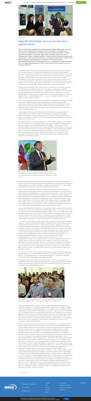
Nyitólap (26, 2)
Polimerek (49, 2)
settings (57, 399)
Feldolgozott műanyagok (64, 385)
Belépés (39, 2)
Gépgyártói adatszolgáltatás (65, 387)
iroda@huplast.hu (26, 391)
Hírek (43, 2)
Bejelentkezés (83, 383)
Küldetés (33, 2)
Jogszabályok (62, 389)
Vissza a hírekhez (24, 372)
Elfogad (66, 399)
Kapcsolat (81, 2)
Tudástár (70, 2)
